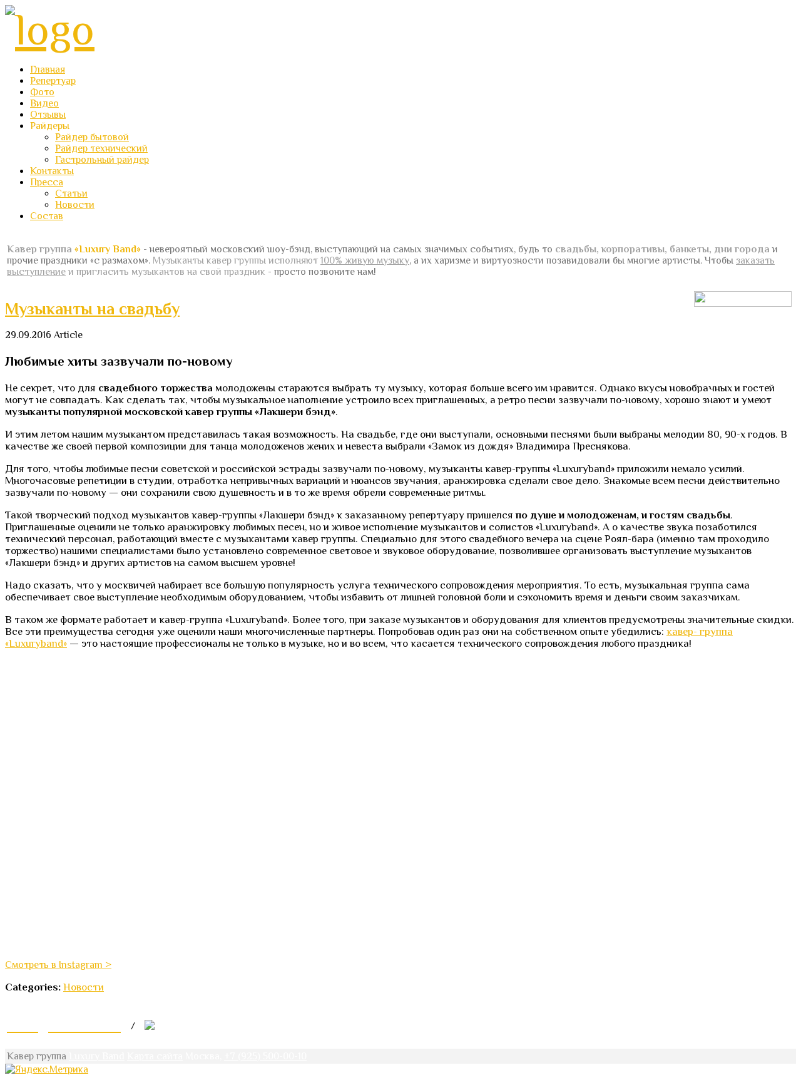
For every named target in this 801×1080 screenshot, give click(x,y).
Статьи (71, 193)
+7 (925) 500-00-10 (265, 1056)
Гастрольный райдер (102, 159)
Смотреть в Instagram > (58, 964)
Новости (74, 204)
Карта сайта (155, 1056)
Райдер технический (101, 148)
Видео (44, 103)
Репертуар (53, 80)
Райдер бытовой (92, 137)
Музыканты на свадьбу (92, 309)
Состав (46, 216)
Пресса (46, 182)
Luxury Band (97, 1056)
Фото (42, 92)
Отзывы (48, 114)
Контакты (52, 171)
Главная (47, 69)
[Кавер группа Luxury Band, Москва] (49, 29)
